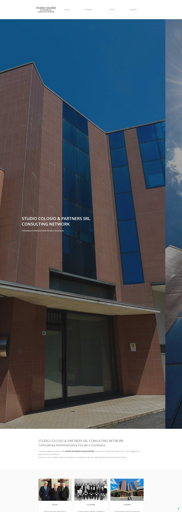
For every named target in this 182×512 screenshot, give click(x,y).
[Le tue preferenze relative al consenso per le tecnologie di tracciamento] (178, 508)
